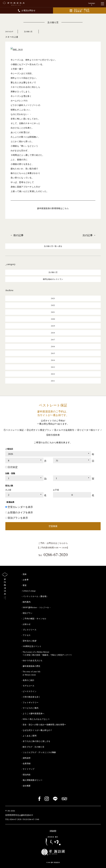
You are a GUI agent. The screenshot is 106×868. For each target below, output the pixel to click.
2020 (53, 319)
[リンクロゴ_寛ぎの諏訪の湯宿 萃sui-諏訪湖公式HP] (53, 852)
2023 (53, 298)
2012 (53, 374)
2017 (53, 339)
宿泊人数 (9, 485)
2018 (53, 332)
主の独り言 (53, 22)
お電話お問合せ (28, 10)
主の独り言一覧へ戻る (53, 246)
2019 (53, 326)
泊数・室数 (10, 473)
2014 (53, 360)
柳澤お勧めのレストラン (53, 279)
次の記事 (88, 235)
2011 (53, 381)
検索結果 (10, 502)
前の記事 (18, 235)
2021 (53, 312)
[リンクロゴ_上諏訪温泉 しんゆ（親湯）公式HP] (53, 841)
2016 (53, 346)
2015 (53, 353)
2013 (53, 367)
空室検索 (53, 526)
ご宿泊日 (9, 448)
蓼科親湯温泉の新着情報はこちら (53, 208)
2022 (53, 305)
